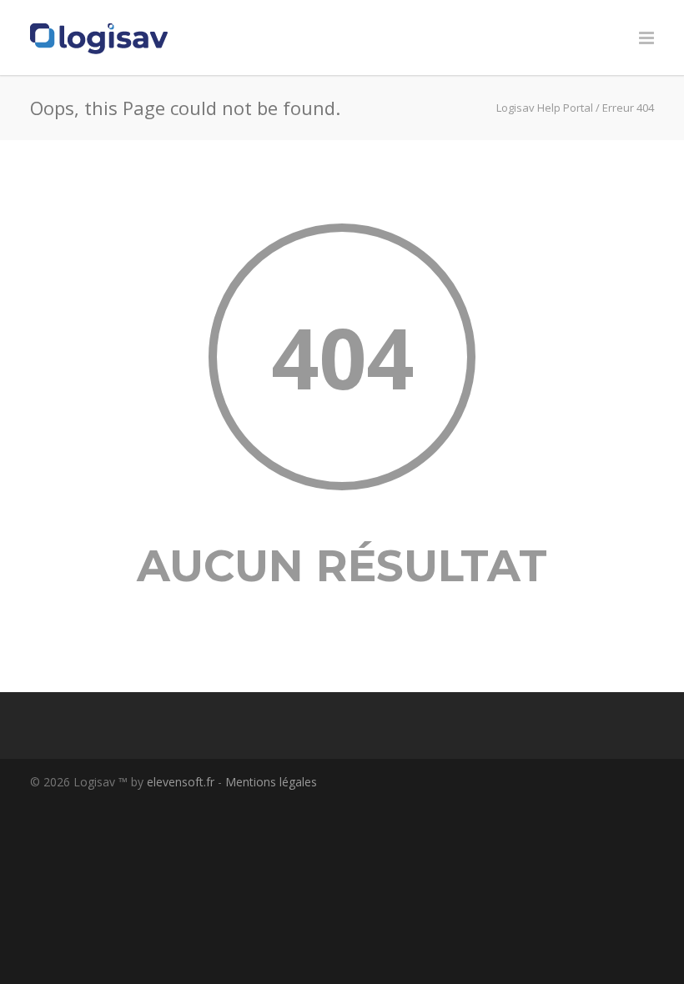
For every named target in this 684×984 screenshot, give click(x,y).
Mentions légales (271, 782)
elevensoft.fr (180, 782)
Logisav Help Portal (544, 107)
